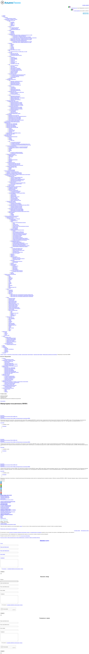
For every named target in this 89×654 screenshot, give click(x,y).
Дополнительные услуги (9, 343)
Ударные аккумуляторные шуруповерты (20, 233)
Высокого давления (14, 71)
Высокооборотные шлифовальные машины (20, 243)
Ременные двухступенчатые (16, 99)
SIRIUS (12, 45)
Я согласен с (4, 568)
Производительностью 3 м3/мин (16, 102)
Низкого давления (14, 72)
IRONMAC (11, 78)
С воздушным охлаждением (16, 191)
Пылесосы (12, 260)
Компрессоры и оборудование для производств (8, 528)
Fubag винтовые (11, 323)
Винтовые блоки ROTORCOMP (12, 127)
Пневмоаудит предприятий (11, 341)
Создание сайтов (77, 530)
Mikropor (10, 161)
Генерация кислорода (12, 181)
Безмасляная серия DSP (15, 54)
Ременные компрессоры (15, 98)
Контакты (4, 352)
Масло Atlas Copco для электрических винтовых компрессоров (22, 294)
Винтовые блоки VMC (11, 133)
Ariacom (10, 137)
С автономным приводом (15, 94)
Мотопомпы (15, 268)
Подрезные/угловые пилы (17, 249)
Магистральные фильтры (13, 159)
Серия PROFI (13, 193)
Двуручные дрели (16, 225)
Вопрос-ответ (7, 335)
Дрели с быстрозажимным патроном (19, 222)
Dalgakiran (10, 285)
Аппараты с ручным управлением (13, 171)
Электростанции (14, 264)
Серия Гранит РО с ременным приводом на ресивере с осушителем (24, 37)
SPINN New (13, 24)
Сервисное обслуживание (11, 339)
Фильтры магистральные (11, 154)
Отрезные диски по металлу (18, 271)
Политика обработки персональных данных (8, 524)
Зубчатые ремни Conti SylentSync (14, 308)
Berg (9, 286)
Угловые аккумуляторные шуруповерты (20, 240)
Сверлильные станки (16, 259)
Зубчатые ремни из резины (13, 305)
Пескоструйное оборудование (10, 170)
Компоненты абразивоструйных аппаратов (14, 173)
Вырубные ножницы (16, 257)
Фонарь (14, 230)
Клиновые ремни (12, 299)
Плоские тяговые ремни (13, 306)
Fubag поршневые (12, 324)
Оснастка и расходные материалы (17, 270)
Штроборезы (13, 254)
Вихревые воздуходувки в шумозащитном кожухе (17, 116)
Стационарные (13, 110)
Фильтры (8, 275)
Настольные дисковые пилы (18, 252)
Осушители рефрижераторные (12, 136)
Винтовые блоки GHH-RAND (12, 124)
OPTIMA (12, 214)
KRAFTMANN (13, 314)
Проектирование (10, 342)
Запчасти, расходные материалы (10, 274)
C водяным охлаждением (15, 143)
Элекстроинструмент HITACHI (14, 218)
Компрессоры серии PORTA (14, 101)
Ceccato (10, 56)
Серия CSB (13, 60)
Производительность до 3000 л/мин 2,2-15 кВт (19, 51)
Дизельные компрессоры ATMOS (14, 113)
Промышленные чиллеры (11, 18)
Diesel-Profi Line (13, 195)
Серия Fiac (12, 86)
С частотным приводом (15, 76)
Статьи (6, 334)
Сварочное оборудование (11, 201)
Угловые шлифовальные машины (19, 242)
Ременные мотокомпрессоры (16, 84)
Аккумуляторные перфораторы (18, 231)
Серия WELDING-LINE (15, 199)
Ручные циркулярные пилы (17, 248)
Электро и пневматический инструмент (9, 385)
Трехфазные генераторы (13, 188)
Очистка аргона (11, 185)
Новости (6, 333)
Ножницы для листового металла (19, 258)
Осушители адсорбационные (5, 506)
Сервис (3, 336)
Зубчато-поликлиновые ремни (14, 307)
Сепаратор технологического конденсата (16, 165)
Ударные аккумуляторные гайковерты (19, 234)
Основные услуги (8, 337)
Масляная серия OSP (14, 53)
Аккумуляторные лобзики (17, 235)
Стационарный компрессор (13, 109)
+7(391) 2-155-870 (3, 523)
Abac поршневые (12, 318)
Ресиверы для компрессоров (11, 166)
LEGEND (12, 32)
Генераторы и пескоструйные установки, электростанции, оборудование (17, 174)
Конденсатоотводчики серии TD (14, 163)
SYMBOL (12, 31)
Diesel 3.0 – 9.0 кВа (14, 197)
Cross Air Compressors (14, 65)
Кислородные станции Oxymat (16, 183)
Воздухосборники (12, 169)
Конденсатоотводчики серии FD (14, 164)
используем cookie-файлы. (25, 535)
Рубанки (12, 263)
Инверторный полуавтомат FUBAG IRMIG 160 (8, 416)
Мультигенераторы (12, 189)
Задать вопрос (2, 401)
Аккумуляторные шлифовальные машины (20, 238)
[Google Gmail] (44, 492)
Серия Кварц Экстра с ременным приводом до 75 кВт (22, 41)
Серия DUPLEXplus (14, 198)
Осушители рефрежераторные (5, 505)
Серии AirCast (13, 88)
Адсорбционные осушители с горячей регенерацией (18, 147)
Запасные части (9, 316)
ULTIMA (12, 215)
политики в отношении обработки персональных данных (19, 532)
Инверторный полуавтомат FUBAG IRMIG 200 (8, 464)
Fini (9, 50)
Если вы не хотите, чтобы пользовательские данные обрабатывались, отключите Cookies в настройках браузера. (20, 537)
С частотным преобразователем (16, 70)
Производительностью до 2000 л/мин (17, 92)
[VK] (44, 483)
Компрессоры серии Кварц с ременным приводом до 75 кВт (21, 38)
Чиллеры (6, 17)
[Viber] (44, 487)
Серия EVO (11, 129)
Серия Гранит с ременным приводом (19, 35)
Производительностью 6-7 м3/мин (17, 104)
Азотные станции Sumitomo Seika (17, 177)
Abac (9, 21)
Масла (6, 389)
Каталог (3, 16)
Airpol (10, 281)
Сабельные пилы (16, 251)
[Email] (44, 491)
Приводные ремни (12, 298)
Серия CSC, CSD (14, 61)
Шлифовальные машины (17, 241)
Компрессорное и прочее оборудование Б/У (12, 121)
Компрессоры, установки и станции (11, 19)
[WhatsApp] (44, 486)
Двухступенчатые (14, 67)
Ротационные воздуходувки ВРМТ (15, 118)
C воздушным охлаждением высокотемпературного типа (21, 144)
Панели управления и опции (16, 200)
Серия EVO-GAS (12, 130)
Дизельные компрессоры (11, 100)
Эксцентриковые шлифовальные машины (20, 246)
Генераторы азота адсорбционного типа (18, 179)
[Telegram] (44, 482)
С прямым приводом (14, 28)
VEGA (12, 46)
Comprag (10, 138)
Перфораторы (13, 219)
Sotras (10, 288)
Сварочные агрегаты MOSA (16, 203)
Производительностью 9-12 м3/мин (17, 105)
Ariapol (10, 149)
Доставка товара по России (11, 344)
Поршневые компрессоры (11, 79)
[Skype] (44, 488)
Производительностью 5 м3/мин (16, 103)
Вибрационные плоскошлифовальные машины (21, 245)
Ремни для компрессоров (13, 310)
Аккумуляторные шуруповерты (18, 232)
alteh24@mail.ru (86, 12)
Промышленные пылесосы (17, 261)
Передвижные (13, 77)
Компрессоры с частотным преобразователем (19, 40)
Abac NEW (11, 156)
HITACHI (10, 52)
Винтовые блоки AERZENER (12, 123)
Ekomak (10, 283)
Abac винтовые (11, 317)
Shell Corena (11, 291)
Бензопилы (15, 266)
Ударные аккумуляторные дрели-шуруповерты (21, 239)
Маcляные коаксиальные (15, 82)
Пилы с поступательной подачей (18, 250)
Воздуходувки (9, 114)
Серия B (10, 128)
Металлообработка (14, 256)
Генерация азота (11, 176)
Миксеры (12, 273)
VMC (10, 330)
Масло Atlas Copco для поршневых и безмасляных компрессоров (22, 295)
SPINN (12, 23)
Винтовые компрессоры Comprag (14, 49)
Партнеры (6, 348)
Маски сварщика (12, 212)
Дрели (12, 221)
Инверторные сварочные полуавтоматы (16, 208)
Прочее (10, 329)
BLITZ (12, 213)
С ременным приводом (15, 27)
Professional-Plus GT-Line (15, 196)
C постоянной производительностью (17, 75)
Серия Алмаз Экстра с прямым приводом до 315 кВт (22, 42)
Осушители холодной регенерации (17, 153)
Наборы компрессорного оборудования (18, 97)
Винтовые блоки (7, 122)
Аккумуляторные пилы (17, 236)
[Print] (44, 490)
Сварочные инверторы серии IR (16, 206)
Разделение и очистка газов (11, 175)
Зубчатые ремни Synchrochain (14, 303)
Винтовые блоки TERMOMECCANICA (14, 132)
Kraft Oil (10, 292)
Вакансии (6, 351)
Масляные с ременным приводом (16, 81)
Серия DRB (13, 62)
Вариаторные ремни (12, 302)
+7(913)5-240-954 (76, 10)
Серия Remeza (13, 87)
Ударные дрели (15, 227)
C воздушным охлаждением (16, 142)
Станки (12, 272)
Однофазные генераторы (13, 187)
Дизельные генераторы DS (13, 190)
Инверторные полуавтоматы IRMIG (17, 210)
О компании (4, 347)
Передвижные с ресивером (15, 68)
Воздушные (13, 66)
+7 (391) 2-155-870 (85, 5)
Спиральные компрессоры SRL (16, 55)
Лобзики (12, 255)
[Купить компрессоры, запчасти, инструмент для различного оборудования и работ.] (10, 4)
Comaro (10, 30)
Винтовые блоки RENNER (11, 126)
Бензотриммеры (15, 269)
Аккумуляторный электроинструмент (17, 229)
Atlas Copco (11, 293)
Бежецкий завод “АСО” (13, 155)
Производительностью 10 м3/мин (17, 108)
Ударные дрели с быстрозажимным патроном (21, 226)
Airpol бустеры (11, 327)
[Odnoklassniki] (44, 484)
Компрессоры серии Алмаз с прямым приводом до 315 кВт (21, 39)
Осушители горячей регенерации (16, 152)
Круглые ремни (11, 309)
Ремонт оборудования (10, 340)
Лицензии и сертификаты (9, 349)
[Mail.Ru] (44, 494)
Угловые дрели (15, 224)
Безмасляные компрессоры (15, 29)
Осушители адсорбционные (11, 145)
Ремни (8, 297)
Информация (4, 331)
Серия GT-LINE (13, 194)
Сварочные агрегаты (8, 134)
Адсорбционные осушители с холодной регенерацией (18, 146)
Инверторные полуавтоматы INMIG (17, 209)
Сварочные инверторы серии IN (16, 205)
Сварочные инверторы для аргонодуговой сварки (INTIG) (19, 211)
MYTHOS (12, 33)
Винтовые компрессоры (11, 20)
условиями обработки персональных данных (15, 568)
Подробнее (2, 415)
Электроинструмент (10, 217)
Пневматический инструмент (10, 386)
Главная (3, 15)
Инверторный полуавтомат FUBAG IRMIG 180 (8, 440)
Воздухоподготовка (8, 135)
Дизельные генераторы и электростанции (14, 186)
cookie (21, 526)
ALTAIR (12, 47)
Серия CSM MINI (14, 58)
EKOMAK (12, 315)
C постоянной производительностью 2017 (18, 74)
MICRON (12, 25)
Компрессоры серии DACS (13, 106)
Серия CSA (13, 59)
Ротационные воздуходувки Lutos (15, 117)
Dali (9, 64)
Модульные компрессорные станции (13, 120)
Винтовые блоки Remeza (11, 125)
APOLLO (12, 44)
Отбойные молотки (14, 220)
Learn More (2, 422)
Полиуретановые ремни (13, 304)
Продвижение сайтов (85, 530)
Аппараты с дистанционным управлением (14, 172)
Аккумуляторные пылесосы (18, 237)
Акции (6, 332)
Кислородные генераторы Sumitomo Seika (18, 182)
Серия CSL (13, 57)
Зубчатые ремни (11, 300)
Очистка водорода (12, 184)
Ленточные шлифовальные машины (19, 244)
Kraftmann (10, 43)
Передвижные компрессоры (16, 90)
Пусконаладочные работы (11, 338)
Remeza (10, 26)
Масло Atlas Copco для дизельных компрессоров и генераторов (22, 296)
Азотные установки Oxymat (15, 178)
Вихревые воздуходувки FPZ (14, 115)
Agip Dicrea (11, 290)
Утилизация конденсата (11, 162)
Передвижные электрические (16, 69)
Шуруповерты (15, 228)
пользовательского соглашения (35, 532)
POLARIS (12, 48)
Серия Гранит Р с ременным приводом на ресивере (22, 36)
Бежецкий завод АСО (12, 73)
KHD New (12, 140)
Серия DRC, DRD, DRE (15, 63)
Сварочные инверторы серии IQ (16, 207)
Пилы (12, 247)
